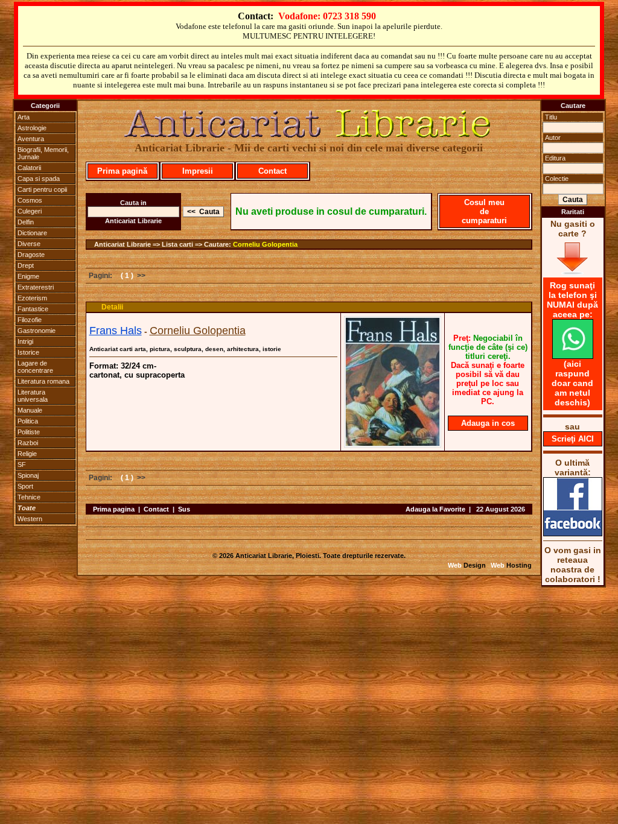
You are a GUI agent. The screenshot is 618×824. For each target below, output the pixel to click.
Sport (25, 486)
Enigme (28, 276)
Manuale (30, 410)
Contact (272, 171)
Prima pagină (122, 171)
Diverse (29, 243)
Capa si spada (39, 178)
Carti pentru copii (42, 189)
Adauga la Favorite (435, 509)
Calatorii (29, 167)
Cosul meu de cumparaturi (484, 211)
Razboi (28, 442)
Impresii (197, 171)
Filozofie (30, 319)
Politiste (29, 432)
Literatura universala (33, 395)
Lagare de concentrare (35, 367)
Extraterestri (36, 287)
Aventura (31, 138)
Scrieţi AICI (573, 438)
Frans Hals (115, 331)
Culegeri (30, 211)
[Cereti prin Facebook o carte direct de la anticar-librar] (572, 533)
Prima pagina (114, 509)
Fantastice (33, 308)
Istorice (28, 352)
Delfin (26, 222)
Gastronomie (37, 330)
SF (22, 464)
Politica (28, 421)
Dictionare (32, 232)
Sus (184, 509)
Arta (24, 117)
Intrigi (25, 341)
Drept (26, 265)
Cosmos (30, 200)
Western (30, 518)
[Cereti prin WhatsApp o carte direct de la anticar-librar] (572, 356)
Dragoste (31, 254)
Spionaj (28, 475)
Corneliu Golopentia (265, 244)
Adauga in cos (488, 423)
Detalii (112, 307)
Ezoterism (32, 298)
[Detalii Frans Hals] (392, 444)
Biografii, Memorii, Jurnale (43, 153)
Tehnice (29, 497)
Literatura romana (43, 381)
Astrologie (32, 128)
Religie (27, 453)
